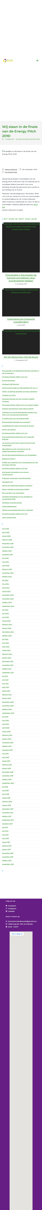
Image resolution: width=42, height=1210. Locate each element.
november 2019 (7, 742)
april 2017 (5, 838)
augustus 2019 (7, 750)
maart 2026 (6, 536)
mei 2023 (5, 617)
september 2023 (8, 606)
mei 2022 (5, 643)
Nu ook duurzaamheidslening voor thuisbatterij (19, 455)
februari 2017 (7, 846)
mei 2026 (5, 528)
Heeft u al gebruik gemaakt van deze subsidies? (20, 391)
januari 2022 (6, 657)
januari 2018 (6, 805)
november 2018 (7, 775)
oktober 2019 (6, 746)
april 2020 (5, 728)
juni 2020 (5, 720)
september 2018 (8, 783)
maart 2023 (6, 621)
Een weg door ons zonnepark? (13, 493)
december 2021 (7, 661)
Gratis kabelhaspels (9, 506)
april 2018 (5, 794)
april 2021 (5, 687)
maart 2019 (6, 761)
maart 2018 (6, 798)
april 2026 (5, 532)
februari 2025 (7, 569)
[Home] (2, 139)
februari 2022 (7, 654)
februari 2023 (7, 624)
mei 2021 (5, 683)
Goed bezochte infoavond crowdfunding (21, 320)
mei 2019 (5, 753)
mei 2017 (5, 835)
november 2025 (7, 547)
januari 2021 (6, 698)
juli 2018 (5, 787)
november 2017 (7, 812)
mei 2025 (5, 562)
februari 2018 (7, 801)
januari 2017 (6, 849)
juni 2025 (5, 558)
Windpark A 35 (7, 482)
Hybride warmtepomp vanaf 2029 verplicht (17, 408)
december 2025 (8, 543)
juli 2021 (5, 676)
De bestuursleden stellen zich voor (15, 377)
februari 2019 (7, 764)
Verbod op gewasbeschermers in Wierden (17, 510)
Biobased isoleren (8, 459)
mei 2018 (5, 790)
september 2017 (8, 820)
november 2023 (8, 599)
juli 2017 (5, 827)
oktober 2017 (6, 816)
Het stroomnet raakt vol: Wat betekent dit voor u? (20, 388)
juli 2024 (5, 580)
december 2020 (8, 702)
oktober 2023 (7, 602)
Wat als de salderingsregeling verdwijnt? (17, 485)
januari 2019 (6, 768)
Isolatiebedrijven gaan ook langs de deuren (18, 426)
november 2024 (8, 573)
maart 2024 (6, 591)
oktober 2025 (7, 551)
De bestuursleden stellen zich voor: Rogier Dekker (20, 405)
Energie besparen (8, 380)
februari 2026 (7, 539)
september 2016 (8, 864)
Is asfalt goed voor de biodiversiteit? (15, 418)
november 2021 (7, 665)
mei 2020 (5, 724)
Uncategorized (11, 172)
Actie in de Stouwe (9, 429)
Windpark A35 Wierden (10, 384)
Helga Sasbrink (11, 169)
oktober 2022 (7, 635)
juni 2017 (5, 831)
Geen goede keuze (9, 517)
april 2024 (5, 587)
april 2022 (5, 646)
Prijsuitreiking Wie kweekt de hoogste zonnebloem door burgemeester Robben (20, 278)
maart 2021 (6, 691)
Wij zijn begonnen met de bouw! (21, 357)
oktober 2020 (7, 709)
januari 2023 (6, 628)
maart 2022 (6, 650)
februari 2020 (7, 735)
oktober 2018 (6, 779)
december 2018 (7, 772)
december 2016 (7, 853)
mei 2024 (5, 584)
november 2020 (8, 705)
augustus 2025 (7, 554)
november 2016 (7, 857)
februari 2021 (7, 694)
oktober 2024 (7, 576)
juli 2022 (5, 639)
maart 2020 (6, 731)
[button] (37, 60)
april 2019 (5, 757)
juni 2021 (5, 680)
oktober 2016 (6, 860)
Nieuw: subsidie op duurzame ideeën (15, 489)
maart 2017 (6, 842)
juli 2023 (5, 610)
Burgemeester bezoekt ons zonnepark (16, 422)
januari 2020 (6, 739)
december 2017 (7, 809)
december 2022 (8, 632)
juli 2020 (5, 716)
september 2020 (8, 713)
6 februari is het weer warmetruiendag (16, 478)
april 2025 (5, 565)
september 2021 (8, 672)
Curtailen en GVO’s (9, 395)
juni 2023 (5, 613)
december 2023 (8, 595)
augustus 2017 (7, 823)
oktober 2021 (6, 669)
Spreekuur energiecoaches (12, 502)
